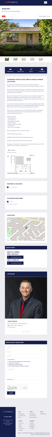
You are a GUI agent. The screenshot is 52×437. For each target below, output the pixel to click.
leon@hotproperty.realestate (16, 325)
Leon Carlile (12, 321)
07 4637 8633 (8, 416)
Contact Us (21, 428)
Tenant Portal (32, 417)
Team (20, 424)
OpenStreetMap (38, 240)
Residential (21, 414)
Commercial (22, 415)
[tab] (11, 150)
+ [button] (8, 219)
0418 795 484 (12, 327)
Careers (21, 430)
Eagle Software (45, 434)
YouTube (31, 428)
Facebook (32, 424)
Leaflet (30, 240)
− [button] (8, 221)
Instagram (32, 426)
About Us (21, 423)
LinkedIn (31, 423)
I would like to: (11, 359)
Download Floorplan (16, 263)
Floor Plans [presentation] (12, 150)
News (20, 426)
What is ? (10, 379)
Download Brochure (16, 257)
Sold (20, 417)
